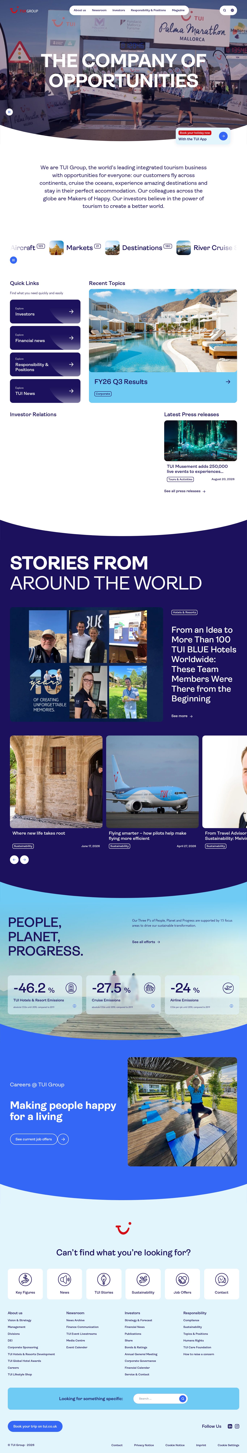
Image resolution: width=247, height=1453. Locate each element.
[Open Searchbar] (224, 10)
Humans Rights (193, 1340)
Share (129, 1340)
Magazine (178, 10)
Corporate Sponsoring (23, 1347)
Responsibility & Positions (148, 10)
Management (16, 1327)
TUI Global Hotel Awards (24, 1361)
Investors (118, 10)
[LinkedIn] (230, 1426)
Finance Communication (82, 1327)
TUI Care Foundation (197, 1347)
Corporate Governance (140, 1361)
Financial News (135, 1327)
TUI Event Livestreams (81, 1333)
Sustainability (192, 1327)
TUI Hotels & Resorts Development (31, 1354)
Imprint (201, 1445)
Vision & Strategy (19, 1320)
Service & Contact (137, 1374)
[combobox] (160, 1399)
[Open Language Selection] (232, 10)
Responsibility (194, 1313)
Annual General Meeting (141, 1354)
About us (80, 10)
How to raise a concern (198, 1354)
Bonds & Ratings (136, 1347)
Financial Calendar (137, 1367)
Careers (13, 1367)
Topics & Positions (195, 1333)
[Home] (24, 9)
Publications (133, 1333)
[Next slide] (24, 859)
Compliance (191, 1320)
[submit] (182, 1398)
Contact (117, 1445)
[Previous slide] (14, 859)
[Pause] (9, 112)
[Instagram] (237, 1426)
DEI (10, 1340)
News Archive (75, 1320)
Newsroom (99, 10)
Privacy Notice (144, 1445)
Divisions (14, 1333)
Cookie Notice (175, 1445)
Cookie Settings (228, 1445)
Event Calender (76, 1347)
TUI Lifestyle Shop (20, 1374)
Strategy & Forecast (138, 1320)
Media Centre (75, 1340)
